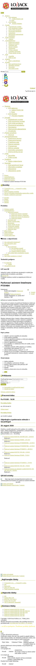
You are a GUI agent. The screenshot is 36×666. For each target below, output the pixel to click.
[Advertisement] (8, 512)
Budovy (7, 16)
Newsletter (12, 67)
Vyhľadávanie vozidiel (15, 26)
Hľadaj (3, 71)
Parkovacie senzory (14, 42)
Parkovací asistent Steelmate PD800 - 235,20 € (17, 440)
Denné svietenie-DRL (14, 221)
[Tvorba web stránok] (7, 483)
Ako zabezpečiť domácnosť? (12, 242)
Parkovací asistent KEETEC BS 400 (14, 609)
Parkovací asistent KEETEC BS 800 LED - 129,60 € (19, 436)
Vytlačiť (33, 292)
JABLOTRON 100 (17, 19)
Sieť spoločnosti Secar (15, 64)
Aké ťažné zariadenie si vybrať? (13, 256)
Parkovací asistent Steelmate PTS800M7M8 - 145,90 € (19, 446)
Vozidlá (7, 25)
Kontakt (7, 62)
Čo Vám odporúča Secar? (18, 250)
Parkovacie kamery (14, 43)
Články (6, 245)
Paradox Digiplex (17, 23)
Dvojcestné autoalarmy (15, 31)
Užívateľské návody (9, 266)
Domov (6, 199)
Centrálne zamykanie (14, 51)
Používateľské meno (6, 379)
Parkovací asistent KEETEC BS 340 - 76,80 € (17, 466)
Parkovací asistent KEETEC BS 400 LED (16, 612)
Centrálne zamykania (13, 227)
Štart (23, 71)
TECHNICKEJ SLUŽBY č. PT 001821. (21, 623)
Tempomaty (12, 48)
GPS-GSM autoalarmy (15, 30)
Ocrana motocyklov (9, 235)
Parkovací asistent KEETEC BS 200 (14, 614)
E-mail (33, 294)
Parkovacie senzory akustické (19, 213)
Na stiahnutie (7, 262)
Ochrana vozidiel (9, 209)
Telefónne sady (13, 45)
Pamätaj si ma (4, 383)
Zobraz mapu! (4, 409)
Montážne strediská (14, 65)
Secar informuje (12, 246)
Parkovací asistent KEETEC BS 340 (14, 615)
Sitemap (6, 202)
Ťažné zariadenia (10, 37)
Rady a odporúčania (14, 61)
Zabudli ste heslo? (9, 389)
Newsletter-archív (14, 68)
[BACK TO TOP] (1, 631)
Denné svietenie (13, 47)
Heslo (2, 381)
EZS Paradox (12, 22)
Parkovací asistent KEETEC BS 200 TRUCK (17, 611)
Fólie (6, 54)
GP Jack (6, 254)
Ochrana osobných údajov (18, 251)
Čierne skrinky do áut (15, 53)
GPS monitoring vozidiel (15, 28)
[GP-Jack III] (4, 275)
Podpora (7, 59)
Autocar (11, 39)
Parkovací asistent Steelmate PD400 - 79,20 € (16, 455)
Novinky (6, 197)
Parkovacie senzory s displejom (19, 215)
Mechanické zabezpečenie (16, 34)
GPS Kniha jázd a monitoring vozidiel (18, 253)
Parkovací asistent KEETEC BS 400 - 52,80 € (17, 452)
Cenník (10, 264)
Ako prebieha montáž (17, 248)
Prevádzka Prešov (6, 412)
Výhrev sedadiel (13, 50)
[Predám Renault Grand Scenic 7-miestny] (13, 485)
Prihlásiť (32, 88)
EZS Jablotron (13, 17)
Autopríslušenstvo (10, 40)
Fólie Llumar (7, 231)
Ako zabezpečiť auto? (10, 243)
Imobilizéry (12, 36)
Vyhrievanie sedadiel (13, 226)
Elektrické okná (12, 229)
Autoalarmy (12, 33)
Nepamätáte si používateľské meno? (14, 387)
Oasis (12, 20)
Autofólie (11, 56)
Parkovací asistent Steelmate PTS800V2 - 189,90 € (18, 449)
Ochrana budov (8, 234)
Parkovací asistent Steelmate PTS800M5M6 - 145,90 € (19, 443)
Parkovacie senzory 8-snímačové (20, 217)
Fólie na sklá (12, 57)
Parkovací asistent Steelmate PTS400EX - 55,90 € (18, 462)
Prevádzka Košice (6, 403)
